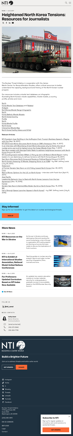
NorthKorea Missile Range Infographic (16, 110)
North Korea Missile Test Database (13, 104)
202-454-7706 (13, 330)
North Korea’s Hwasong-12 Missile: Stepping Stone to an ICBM (26, 161)
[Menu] (70, 2)
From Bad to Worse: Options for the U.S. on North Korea (21, 171)
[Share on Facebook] (6, 22)
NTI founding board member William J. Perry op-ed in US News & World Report (32, 155)
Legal (4, 429)
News (3, 11)
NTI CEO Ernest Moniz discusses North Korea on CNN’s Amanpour (27, 144)
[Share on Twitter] (3, 22)
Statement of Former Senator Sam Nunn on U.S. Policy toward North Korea (26, 167)
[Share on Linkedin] (9, 22)
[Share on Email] (12, 22)
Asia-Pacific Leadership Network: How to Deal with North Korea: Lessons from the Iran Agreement (30, 179)
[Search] (66, 2)
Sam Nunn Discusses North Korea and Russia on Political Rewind (26, 159)
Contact (4, 432)
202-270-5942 (14, 327)
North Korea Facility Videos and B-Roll (16, 130)
